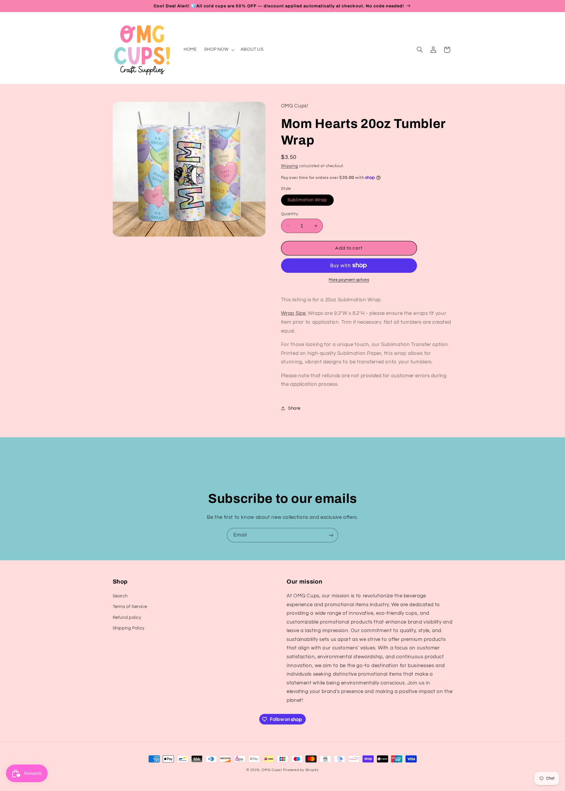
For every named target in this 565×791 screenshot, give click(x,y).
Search (120, 596)
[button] (218, 49)
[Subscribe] (331, 535)
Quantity (289, 214)
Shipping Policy (128, 628)
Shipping (289, 166)
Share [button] (294, 408)
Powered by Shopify (301, 770)
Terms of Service (130, 606)
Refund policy (127, 617)
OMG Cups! (272, 770)
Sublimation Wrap (307, 199)
